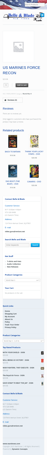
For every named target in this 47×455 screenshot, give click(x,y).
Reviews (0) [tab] (12, 100)
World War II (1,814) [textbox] (23, 341)
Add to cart (22, 85)
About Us (9, 319)
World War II (27, 94)
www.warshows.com (11, 443)
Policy (7, 322)
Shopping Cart (11, 314)
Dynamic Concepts (19, 449)
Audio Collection (14, 264)
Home (7, 311)
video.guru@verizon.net (15, 231)
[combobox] (22, 280)
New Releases (12, 267)
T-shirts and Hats (14, 261)
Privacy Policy (10, 327)
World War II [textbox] (22, 280)
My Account (10, 316)
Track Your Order (12, 325)
